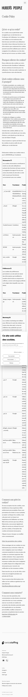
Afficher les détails (18, 352)
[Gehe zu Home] (12, 7)
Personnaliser (10, 359)
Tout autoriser (11, 356)
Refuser (11, 363)
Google (14, 257)
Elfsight (14, 206)
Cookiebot (18, 155)
